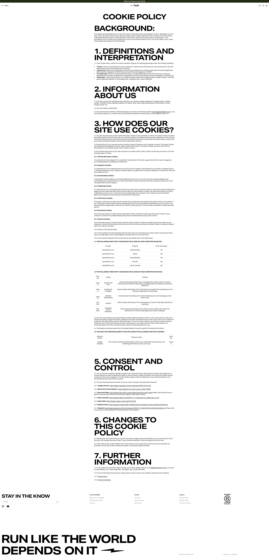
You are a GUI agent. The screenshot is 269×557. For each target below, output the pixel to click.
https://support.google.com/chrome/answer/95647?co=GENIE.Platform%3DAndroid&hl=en (134, 408)
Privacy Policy (102, 476)
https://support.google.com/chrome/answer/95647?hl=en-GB (130, 386)
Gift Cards (137, 503)
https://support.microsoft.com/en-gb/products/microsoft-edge (130, 393)
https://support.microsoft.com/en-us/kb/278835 (134, 389)
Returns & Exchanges (97, 498)
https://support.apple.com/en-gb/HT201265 (121, 401)
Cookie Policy (184, 498)
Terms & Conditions (104, 480)
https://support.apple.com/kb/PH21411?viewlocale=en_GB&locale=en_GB (134, 398)
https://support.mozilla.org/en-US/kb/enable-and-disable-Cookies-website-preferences (138, 405)
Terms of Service (185, 503)
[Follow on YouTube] (8, 506)
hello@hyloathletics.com (158, 468)
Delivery (92, 503)
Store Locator (139, 500)
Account (137, 498)
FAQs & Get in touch (96, 500)
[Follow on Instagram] (3, 506)
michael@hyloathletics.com (161, 112)
